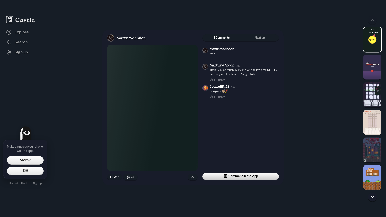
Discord (13, 183)
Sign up (37, 183)
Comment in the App (243, 176)
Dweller (25, 183)
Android (25, 160)
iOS (25, 170)
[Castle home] (20, 19)
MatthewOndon (131, 38)
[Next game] (372, 197)
